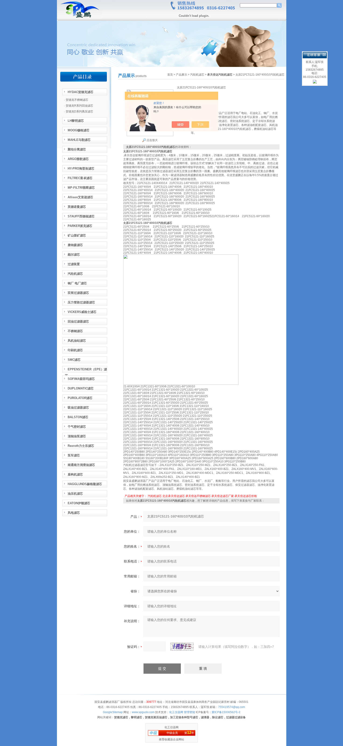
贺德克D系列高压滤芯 (79, 111)
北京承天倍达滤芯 (173, 496)
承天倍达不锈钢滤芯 (198, 496)
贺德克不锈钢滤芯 (77, 99)
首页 (170, 74)
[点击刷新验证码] (182, 647)
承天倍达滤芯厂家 (222, 496)
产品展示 (181, 74)
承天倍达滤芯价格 (245, 496)
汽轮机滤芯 (197, 74)
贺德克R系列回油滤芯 (79, 105)
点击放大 (152, 140)
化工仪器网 (171, 727)
